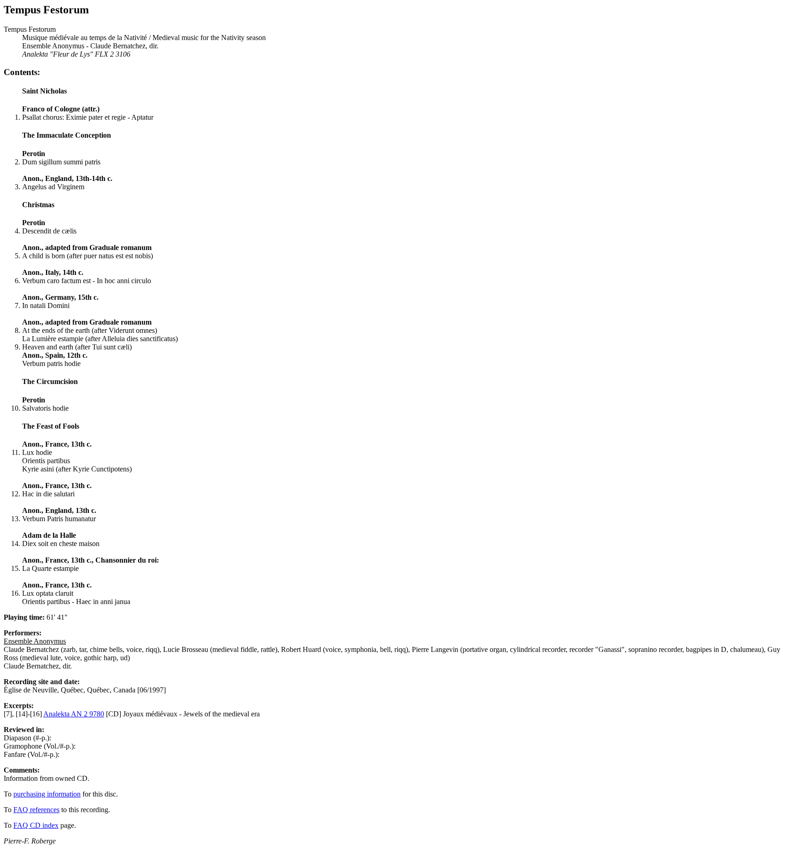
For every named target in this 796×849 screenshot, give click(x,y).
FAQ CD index (36, 825)
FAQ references (36, 810)
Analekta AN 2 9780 (73, 714)
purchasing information (47, 794)
